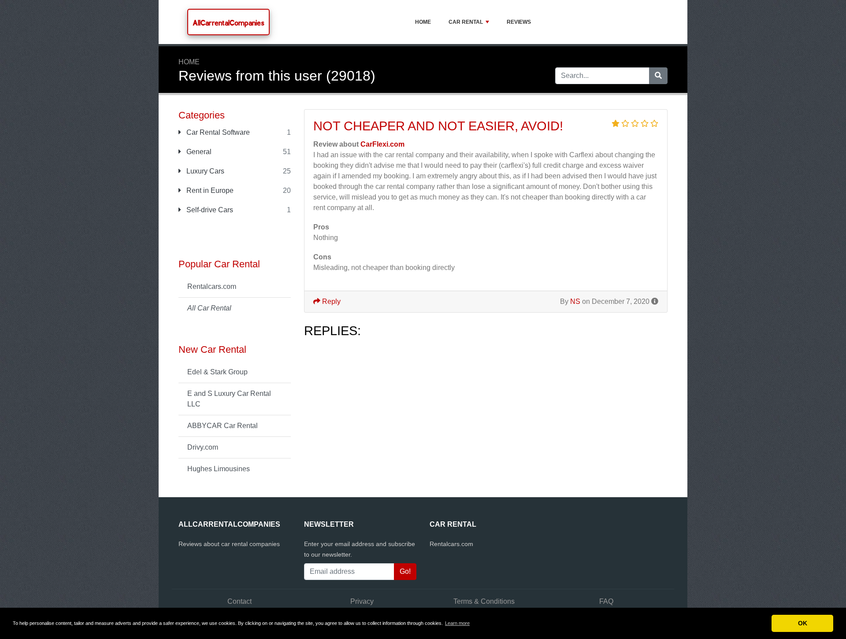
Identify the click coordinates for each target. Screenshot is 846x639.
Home (423, 22)
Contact (239, 601)
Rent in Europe (209, 190)
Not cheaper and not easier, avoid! (438, 126)
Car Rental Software (217, 132)
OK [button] (802, 623)
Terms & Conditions (484, 601)
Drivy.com (202, 447)
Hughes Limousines (218, 469)
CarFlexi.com (382, 144)
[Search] (658, 75)
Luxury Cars (204, 171)
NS (575, 301)
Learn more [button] (457, 623)
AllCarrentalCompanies (228, 22)
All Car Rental (209, 308)
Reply (330, 301)
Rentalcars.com (211, 286)
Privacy (362, 601)
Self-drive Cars (209, 210)
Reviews (519, 22)
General (198, 151)
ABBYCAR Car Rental (222, 425)
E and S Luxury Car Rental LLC (229, 399)
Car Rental (466, 22)
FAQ (606, 601)
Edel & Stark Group (217, 372)
